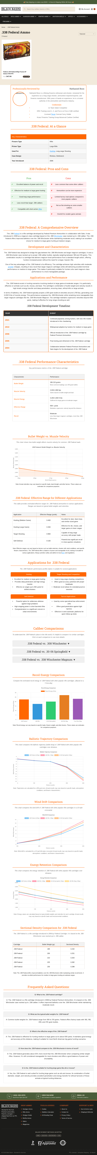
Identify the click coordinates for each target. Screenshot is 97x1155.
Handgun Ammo (28, 16)
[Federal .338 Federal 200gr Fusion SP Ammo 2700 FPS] (16, 51)
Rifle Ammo (15, 16)
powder (11, 267)
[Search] (25, 9)
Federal (17, 234)
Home (3, 27)
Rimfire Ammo (43, 16)
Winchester (58, 236)
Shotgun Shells (58, 16)
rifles (40, 209)
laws (63, 553)
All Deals (5, 16)
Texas (53, 114)
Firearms (6, 21)
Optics (70, 16)
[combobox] (51, 9)
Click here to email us (82, 1097)
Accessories (81, 16)
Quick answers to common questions (51, 1097)
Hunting (52, 151)
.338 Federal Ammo (13, 27)
